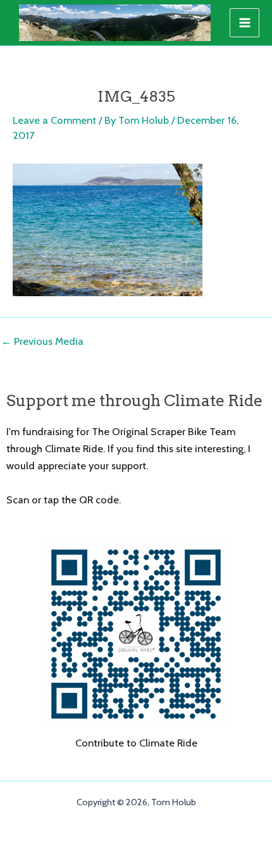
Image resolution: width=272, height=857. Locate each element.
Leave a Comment (54, 120)
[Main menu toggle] (244, 23)
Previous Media (42, 341)
